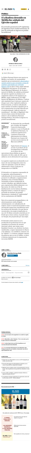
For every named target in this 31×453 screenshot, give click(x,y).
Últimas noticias (5, 332)
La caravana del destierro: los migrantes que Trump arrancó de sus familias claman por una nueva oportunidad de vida (14, 349)
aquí (22, 282)
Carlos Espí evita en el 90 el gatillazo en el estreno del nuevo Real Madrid (13, 344)
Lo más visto (4, 356)
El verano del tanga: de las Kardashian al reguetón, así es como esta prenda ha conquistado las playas (15, 364)
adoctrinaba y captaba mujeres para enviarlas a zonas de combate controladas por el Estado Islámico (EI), (15, 83)
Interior (24, 146)
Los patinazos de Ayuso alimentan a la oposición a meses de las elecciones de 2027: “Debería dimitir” (16, 377)
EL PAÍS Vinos (15, 391)
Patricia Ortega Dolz (15, 63)
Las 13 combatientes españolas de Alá (5, 127)
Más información (4, 279)
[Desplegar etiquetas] (29, 272)
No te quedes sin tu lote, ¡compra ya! (21, 433)
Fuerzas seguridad (10, 272)
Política (4, 14)
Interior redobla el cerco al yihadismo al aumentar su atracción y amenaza (4, 145)
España (3, 272)
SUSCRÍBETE (23, 9)
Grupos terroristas (19, 272)
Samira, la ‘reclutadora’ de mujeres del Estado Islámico (5, 135)
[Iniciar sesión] (28, 9)
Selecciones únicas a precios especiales (20, 426)
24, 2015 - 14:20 (17, 65)
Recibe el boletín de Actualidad (10, 261)
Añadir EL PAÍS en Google (8, 73)
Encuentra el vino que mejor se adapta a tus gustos (20, 417)
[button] (15, 44)
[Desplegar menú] (2, 9)
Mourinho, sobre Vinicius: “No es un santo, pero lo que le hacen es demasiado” (15, 339)
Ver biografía (11, 255)
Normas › (28, 265)
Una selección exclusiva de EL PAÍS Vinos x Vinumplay (16, 413)
